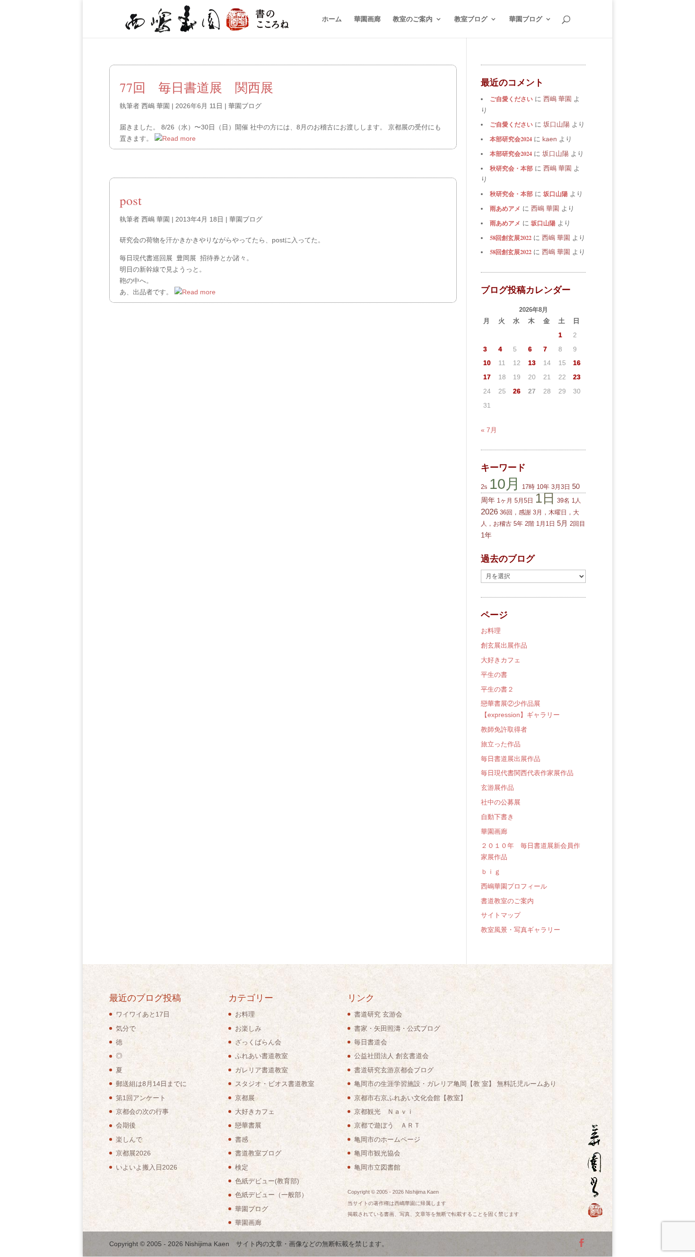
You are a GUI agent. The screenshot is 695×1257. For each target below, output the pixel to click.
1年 (486, 535)
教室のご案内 (413, 19)
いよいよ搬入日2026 (146, 1167)
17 (487, 377)
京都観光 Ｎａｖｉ (384, 1111)
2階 (529, 523)
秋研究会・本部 (511, 168)
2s (484, 486)
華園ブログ (525, 19)
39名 (563, 500)
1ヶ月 (505, 500)
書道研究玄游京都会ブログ (394, 1070)
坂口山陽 (555, 193)
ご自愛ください (511, 98)
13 (532, 363)
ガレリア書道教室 (261, 1070)
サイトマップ (501, 915)
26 (517, 391)
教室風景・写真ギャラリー (520, 929)
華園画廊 (367, 19)
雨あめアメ (505, 208)
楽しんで (129, 1139)
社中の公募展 (501, 802)
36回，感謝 (515, 512)
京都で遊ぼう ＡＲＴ (387, 1125)
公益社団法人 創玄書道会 (391, 1056)
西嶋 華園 (155, 106)
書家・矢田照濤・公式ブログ (397, 1028)
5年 (518, 523)
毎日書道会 (370, 1042)
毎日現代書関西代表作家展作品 (527, 773)
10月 (504, 484)
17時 (528, 486)
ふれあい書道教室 (261, 1056)
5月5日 (523, 500)
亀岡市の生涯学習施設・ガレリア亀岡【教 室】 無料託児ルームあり (455, 1083)
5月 (562, 523)
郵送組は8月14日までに (151, 1083)
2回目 (577, 523)
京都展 (245, 1098)
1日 (545, 498)
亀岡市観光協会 (377, 1153)
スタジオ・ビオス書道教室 (274, 1083)
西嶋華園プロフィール (514, 886)
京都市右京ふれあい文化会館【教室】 (410, 1098)
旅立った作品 (501, 744)
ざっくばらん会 (258, 1042)
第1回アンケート (141, 1098)
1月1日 (545, 523)
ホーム (332, 19)
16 (577, 363)
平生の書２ (497, 689)
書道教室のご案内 (507, 901)
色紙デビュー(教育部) (267, 1181)
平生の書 (494, 674)
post (131, 200)
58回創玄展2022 (510, 237)
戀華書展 (248, 1125)
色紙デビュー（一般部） (271, 1194)
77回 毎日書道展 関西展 (196, 87)
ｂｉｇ (491, 871)
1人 (576, 500)
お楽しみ (248, 1028)
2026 (489, 511)
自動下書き (497, 817)
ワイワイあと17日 (143, 1014)
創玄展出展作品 (504, 645)
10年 (543, 486)
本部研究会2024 (511, 139)
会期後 (126, 1125)
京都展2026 (133, 1153)
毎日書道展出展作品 (510, 758)
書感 (241, 1139)
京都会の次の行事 (142, 1111)
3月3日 (560, 486)
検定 (241, 1167)
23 (577, 377)
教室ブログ (470, 19)
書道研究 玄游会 (378, 1014)
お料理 (491, 630)
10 (487, 363)
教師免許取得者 (504, 729)
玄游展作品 (497, 787)
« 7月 (489, 430)
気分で (126, 1028)
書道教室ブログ (258, 1153)
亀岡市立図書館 (377, 1167)
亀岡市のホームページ (387, 1139)
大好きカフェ (501, 660)
